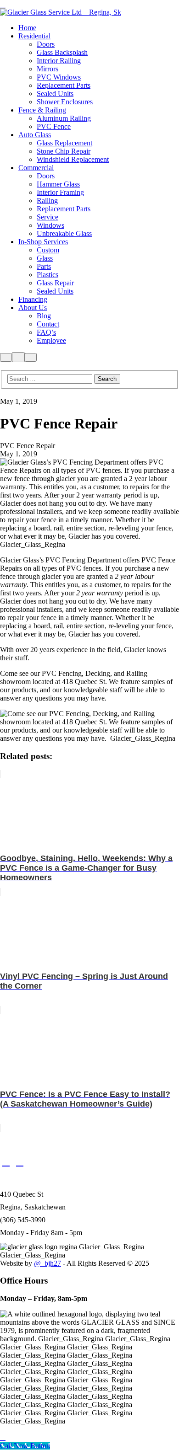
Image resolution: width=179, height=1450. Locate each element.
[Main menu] (31, 357)
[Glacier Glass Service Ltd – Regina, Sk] (60, 12)
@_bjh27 (47, 1263)
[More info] (18, 357)
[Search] (6, 357)
